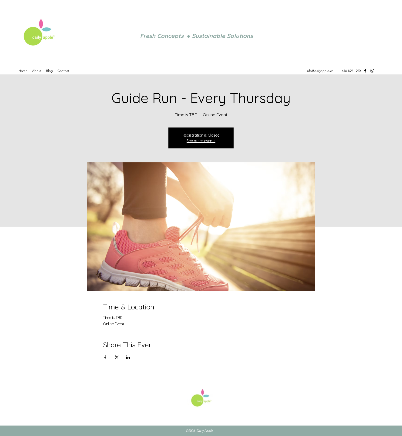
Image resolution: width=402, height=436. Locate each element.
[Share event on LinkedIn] (128, 357)
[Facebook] (365, 70)
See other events (201, 140)
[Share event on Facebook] (105, 357)
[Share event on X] (116, 357)
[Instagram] (372, 70)
